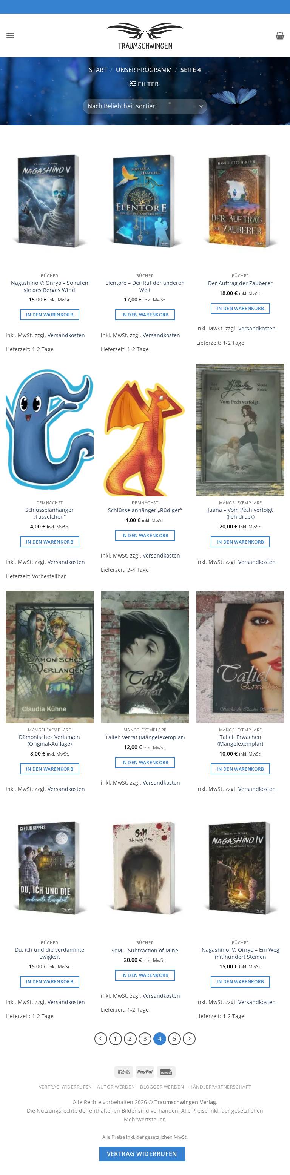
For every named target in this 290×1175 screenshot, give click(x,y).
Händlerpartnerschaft (220, 1087)
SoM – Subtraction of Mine (144, 950)
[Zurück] (100, 1038)
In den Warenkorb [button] (50, 315)
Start (98, 70)
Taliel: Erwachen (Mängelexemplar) (240, 741)
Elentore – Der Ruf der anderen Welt (145, 286)
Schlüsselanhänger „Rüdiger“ (145, 510)
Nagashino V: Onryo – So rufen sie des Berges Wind (49, 286)
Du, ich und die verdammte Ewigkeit (49, 953)
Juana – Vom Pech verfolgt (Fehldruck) (240, 514)
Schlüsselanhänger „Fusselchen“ (49, 514)
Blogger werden (162, 1087)
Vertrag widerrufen (65, 1087)
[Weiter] (189, 1038)
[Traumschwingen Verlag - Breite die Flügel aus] (145, 35)
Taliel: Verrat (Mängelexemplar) (145, 737)
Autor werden (116, 1087)
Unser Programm (144, 70)
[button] (10, 35)
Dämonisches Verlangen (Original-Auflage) (49, 741)
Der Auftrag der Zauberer (240, 283)
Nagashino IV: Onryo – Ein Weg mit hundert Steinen (240, 953)
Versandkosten (66, 335)
